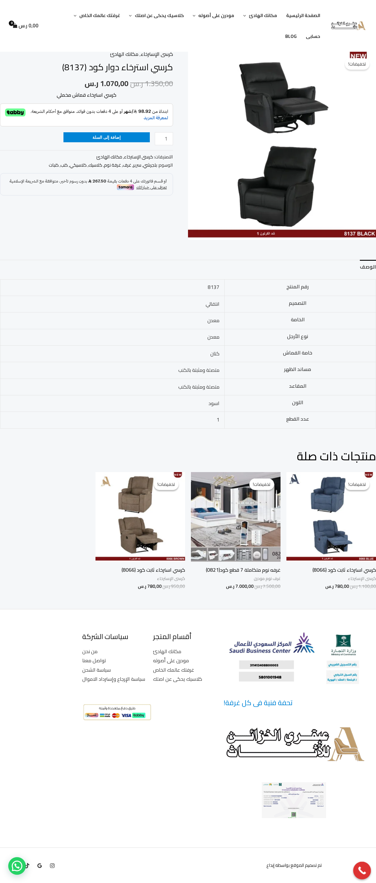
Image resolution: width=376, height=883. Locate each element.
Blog (291, 36)
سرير (137, 165)
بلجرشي (150, 165)
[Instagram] (52, 865)
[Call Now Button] (362, 870)
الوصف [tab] (368, 267)
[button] (246, 15)
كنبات (54, 165)
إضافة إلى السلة (107, 137)
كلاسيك (95, 165)
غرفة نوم (112, 165)
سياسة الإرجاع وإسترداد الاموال (113, 679)
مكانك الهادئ (263, 15)
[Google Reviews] (39, 865)
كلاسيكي (78, 165)
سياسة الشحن (96, 670)
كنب (64, 165)
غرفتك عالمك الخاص (99, 15)
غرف (127, 165)
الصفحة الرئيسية (303, 15)
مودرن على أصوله (216, 15)
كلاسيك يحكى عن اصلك (159, 15)
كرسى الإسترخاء (157, 54)
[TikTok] (27, 865)
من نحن (90, 651)
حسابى (313, 36)
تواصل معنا (94, 660)
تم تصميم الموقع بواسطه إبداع (294, 865)
